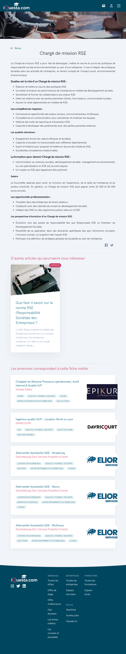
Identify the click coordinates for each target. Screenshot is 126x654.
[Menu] (119, 6)
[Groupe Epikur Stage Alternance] (102, 392)
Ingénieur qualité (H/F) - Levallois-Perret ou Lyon (44, 419)
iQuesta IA (71, 621)
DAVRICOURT (23, 423)
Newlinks (71, 609)
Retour (17, 48)
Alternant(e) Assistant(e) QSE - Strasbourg (40, 453)
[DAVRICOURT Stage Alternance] (102, 428)
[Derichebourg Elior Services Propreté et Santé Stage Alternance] (102, 461)
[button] (103, 6)
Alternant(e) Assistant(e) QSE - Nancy (37, 486)
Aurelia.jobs (72, 615)
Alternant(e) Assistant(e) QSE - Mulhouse (40, 525)
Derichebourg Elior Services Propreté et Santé (42, 456)
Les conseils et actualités (53, 633)
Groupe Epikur (24, 389)
